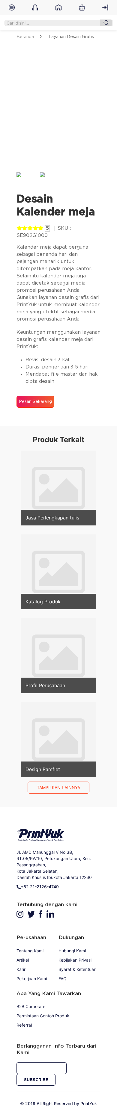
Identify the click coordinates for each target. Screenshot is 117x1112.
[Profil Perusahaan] (58, 655)
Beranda (25, 37)
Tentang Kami (30, 950)
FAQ (62, 978)
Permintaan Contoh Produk (42, 1015)
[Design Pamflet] (58, 739)
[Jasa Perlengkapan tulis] (58, 488)
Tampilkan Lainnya (58, 787)
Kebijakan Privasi (75, 960)
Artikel (22, 960)
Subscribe (36, 1080)
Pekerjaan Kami (31, 978)
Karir (21, 969)
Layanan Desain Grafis (71, 37)
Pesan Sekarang (35, 402)
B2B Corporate (30, 1006)
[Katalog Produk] (58, 572)
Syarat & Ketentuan (77, 969)
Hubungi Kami (72, 950)
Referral (24, 1025)
